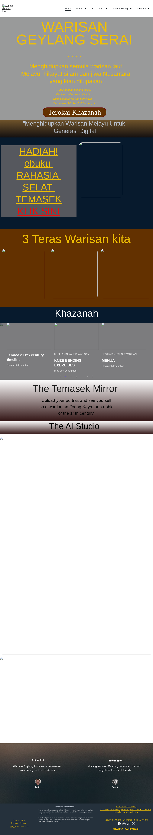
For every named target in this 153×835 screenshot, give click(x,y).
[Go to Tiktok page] (128, 823)
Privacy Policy (19, 820)
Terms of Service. (18, 823)
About (79, 8)
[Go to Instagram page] (124, 823)
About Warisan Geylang (126, 806)
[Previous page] (60, 377)
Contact (141, 8)
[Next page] (92, 377)
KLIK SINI (38, 211)
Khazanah (97, 8)
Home (68, 8)
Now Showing (120, 8)
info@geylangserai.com (126, 812)
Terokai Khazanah (74, 112)
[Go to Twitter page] (133, 823)
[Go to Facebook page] (119, 823)
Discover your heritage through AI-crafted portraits (125, 809)
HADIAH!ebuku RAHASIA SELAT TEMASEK (39, 175)
